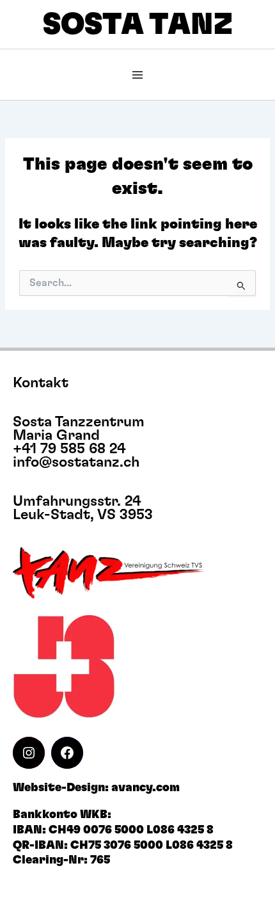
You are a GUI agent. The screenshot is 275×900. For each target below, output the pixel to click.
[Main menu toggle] (137, 74)
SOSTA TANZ (138, 25)
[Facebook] (67, 753)
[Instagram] (29, 753)
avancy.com (145, 788)
